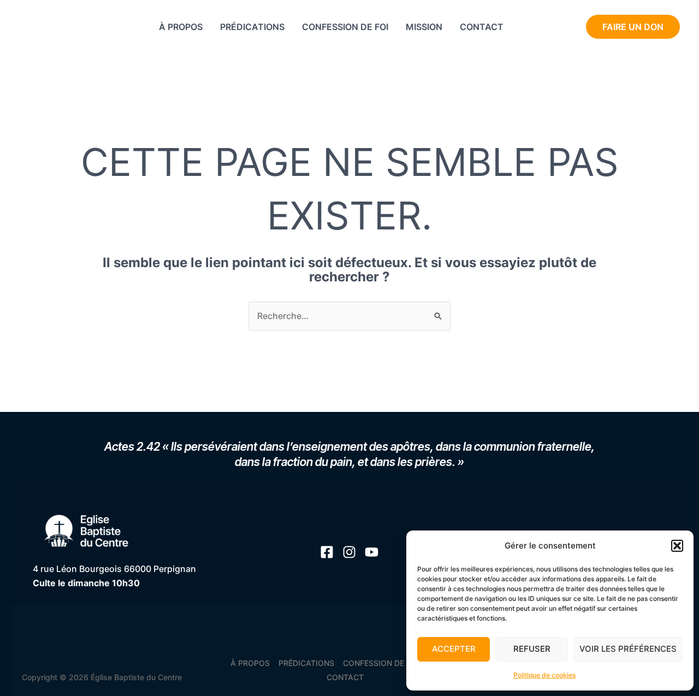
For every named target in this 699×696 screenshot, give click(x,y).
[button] (677, 545)
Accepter (454, 649)
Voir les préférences (628, 649)
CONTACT (481, 26)
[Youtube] (529, 27)
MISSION (424, 26)
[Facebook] (549, 27)
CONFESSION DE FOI (345, 26)
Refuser (531, 649)
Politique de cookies (544, 675)
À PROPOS (181, 26)
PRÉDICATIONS (252, 26)
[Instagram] (569, 27)
